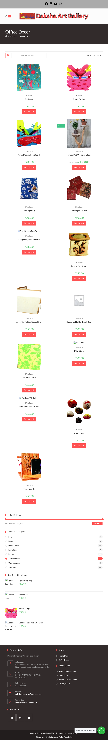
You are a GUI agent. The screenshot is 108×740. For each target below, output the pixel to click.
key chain (12, 550)
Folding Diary (29, 210)
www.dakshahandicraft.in (26, 702)
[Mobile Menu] (101, 16)
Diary (10, 541)
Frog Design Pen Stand (29, 239)
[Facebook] (47, 3)
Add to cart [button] (29, 112)
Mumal (11, 554)
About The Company (67, 671)
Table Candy (29, 489)
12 (94, 55)
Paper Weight (79, 433)
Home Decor (13, 545)
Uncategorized (14, 563)
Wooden (12, 567)
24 (97, 55)
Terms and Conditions (68, 679)
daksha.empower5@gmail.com (28, 694)
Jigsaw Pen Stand (79, 266)
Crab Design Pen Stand (29, 155)
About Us (33, 733)
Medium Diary (29, 377)
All (101, 55)
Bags (10, 537)
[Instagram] (51, 3)
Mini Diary (79, 351)
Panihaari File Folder (29, 406)
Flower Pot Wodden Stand (79, 155)
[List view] (14, 55)
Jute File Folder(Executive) (28, 322)
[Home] (6, 36)
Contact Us (63, 675)
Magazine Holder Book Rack (79, 322)
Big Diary (29, 99)
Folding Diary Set (79, 210)
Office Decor (25, 36)
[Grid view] (7, 55)
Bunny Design (79, 99)
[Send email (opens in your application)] (60, 3)
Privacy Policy (64, 684)
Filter (97, 524)
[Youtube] (55, 3)
